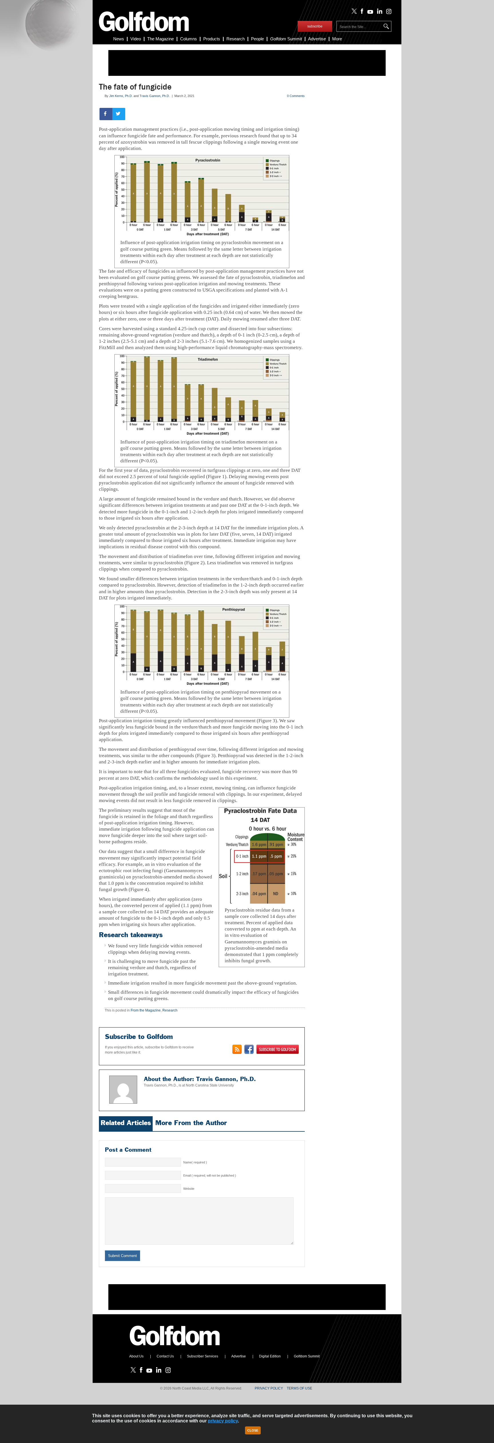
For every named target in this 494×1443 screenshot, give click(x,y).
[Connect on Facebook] (249, 1049)
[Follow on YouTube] (369, 13)
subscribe (314, 26)
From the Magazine (146, 1010)
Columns (188, 38)
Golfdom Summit (307, 1356)
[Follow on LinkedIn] (378, 13)
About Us (136, 1356)
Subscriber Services (202, 1356)
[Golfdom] (175, 1348)
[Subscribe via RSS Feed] (237, 1049)
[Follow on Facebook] (361, 13)
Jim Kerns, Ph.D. (121, 96)
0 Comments (296, 96)
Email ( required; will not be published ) (209, 1175)
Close (252, 1430)
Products (211, 38)
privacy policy (223, 1420)
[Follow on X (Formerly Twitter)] (353, 13)
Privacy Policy (269, 1388)
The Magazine (160, 38)
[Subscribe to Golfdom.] (277, 1049)
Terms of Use (299, 1388)
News (118, 38)
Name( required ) (195, 1162)
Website (188, 1188)
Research (235, 38)
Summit (286, 38)
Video (135, 38)
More (337, 38)
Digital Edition (270, 1356)
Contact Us (165, 1356)
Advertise (317, 38)
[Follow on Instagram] (387, 13)
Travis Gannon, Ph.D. (155, 96)
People (257, 38)
